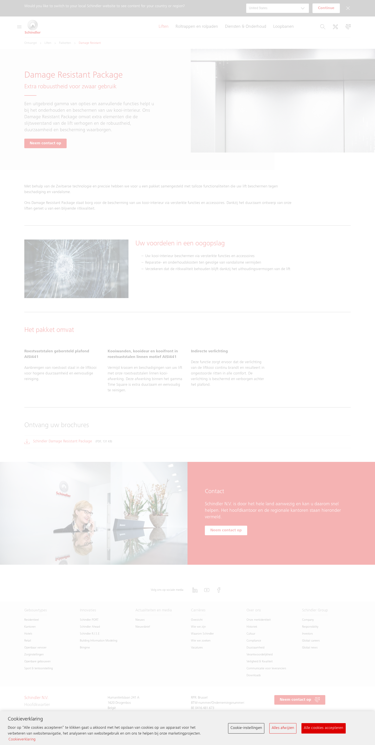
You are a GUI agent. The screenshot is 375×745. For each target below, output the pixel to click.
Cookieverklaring (22, 740)
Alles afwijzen (283, 728)
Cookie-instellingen (246, 728)
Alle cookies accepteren (323, 728)
